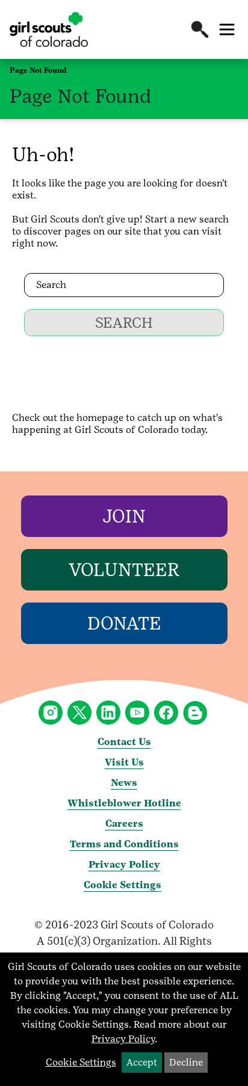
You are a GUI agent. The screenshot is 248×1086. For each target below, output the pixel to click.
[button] (200, 29)
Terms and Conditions (124, 844)
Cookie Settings (122, 885)
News (124, 782)
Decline (186, 1062)
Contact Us (124, 741)
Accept (141, 1062)
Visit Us (124, 762)
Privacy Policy (124, 864)
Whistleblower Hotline (124, 803)
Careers (124, 823)
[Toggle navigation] (227, 29)
